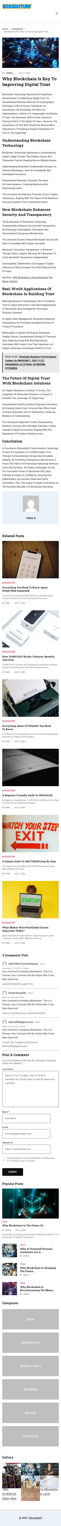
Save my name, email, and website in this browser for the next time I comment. (31, 1159)
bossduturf (35, 1518)
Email (5, 1127)
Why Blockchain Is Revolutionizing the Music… (37, 1288)
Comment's (7, 1069)
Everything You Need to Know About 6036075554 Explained (25, 589)
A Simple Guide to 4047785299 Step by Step (29, 861)
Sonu (7, 603)
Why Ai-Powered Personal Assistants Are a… (36, 1250)
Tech (4, 1222)
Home (5, 29)
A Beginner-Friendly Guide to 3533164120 (27, 795)
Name (5, 1112)
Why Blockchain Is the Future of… (23, 1225)
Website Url (7, 1143)
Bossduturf (17, 29)
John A (9, 73)
